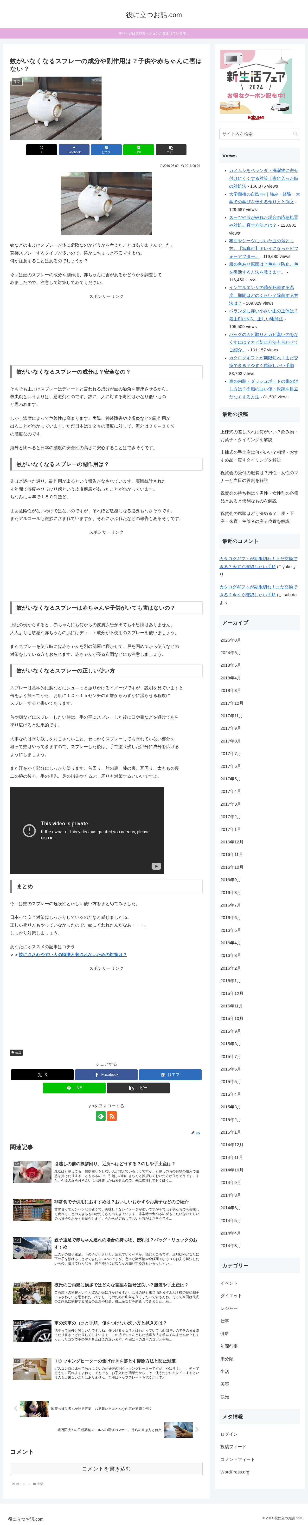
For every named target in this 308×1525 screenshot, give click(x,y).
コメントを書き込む (106, 1469)
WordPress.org (234, 1472)
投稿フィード (233, 1446)
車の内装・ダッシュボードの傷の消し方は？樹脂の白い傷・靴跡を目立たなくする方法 (263, 389)
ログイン (229, 1434)
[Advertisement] (106, 330)
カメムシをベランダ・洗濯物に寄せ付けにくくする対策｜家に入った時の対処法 (263, 178)
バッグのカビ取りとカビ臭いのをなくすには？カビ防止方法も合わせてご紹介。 (263, 342)
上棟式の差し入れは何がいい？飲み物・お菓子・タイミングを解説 (259, 435)
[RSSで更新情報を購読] (112, 1116)
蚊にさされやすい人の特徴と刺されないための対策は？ (73, 954)
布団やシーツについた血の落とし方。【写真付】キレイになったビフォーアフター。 (263, 248)
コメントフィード (237, 1459)
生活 (18, 1052)
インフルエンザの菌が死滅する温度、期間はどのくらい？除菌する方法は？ (263, 295)
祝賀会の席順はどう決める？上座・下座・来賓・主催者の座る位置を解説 (257, 517)
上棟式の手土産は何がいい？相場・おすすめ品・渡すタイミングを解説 (259, 456)
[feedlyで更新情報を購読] (101, 1116)
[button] (171, 149)
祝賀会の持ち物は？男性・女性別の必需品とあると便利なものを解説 (259, 497)
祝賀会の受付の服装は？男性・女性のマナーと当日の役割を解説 (259, 476)
